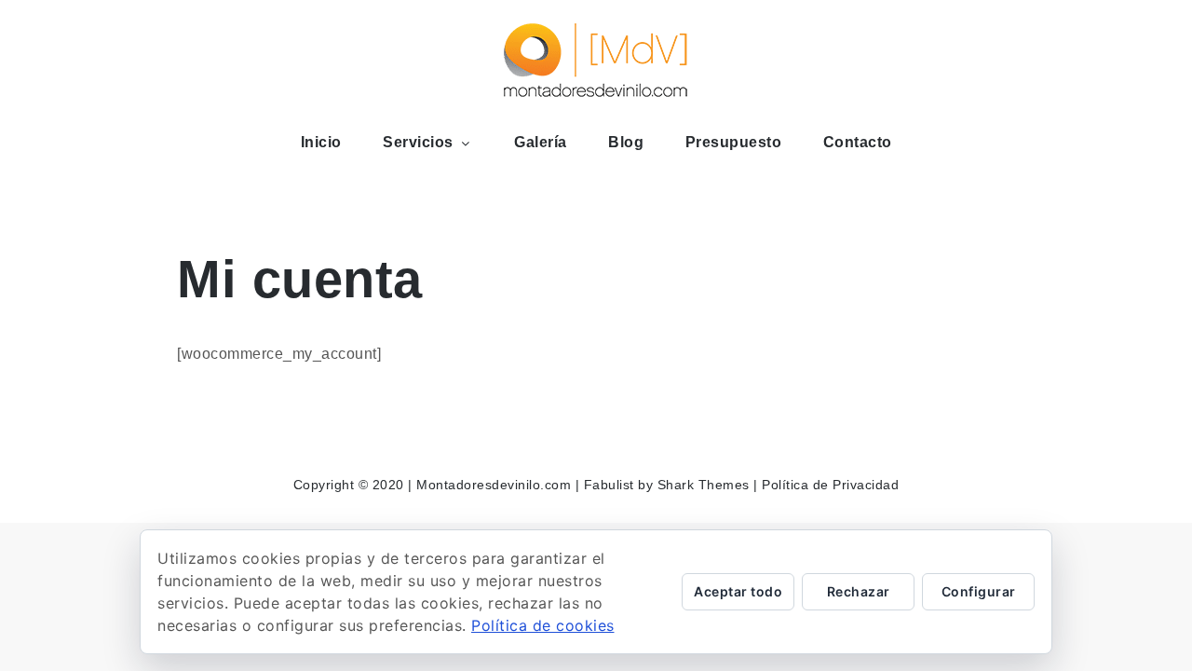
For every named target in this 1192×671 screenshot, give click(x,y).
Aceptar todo (738, 591)
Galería (540, 142)
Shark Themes (705, 484)
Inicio (321, 142)
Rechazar (858, 591)
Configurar (978, 591)
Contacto (857, 142)
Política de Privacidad (830, 484)
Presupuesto (733, 142)
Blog (625, 142)
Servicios (418, 142)
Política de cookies (543, 625)
